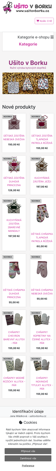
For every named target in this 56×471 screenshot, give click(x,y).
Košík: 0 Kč (45, 20)
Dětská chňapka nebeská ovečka (42, 291)
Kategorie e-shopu (34, 37)
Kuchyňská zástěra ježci (42, 179)
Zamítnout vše (28, 458)
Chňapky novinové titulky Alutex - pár (42, 383)
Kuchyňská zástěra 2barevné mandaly (14, 225)
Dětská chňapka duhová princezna (14, 293)
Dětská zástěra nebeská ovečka (14, 137)
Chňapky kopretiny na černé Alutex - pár (42, 337)
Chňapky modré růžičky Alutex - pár (14, 381)
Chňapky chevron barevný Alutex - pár (14, 337)
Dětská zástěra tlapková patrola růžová (42, 139)
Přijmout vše (28, 451)
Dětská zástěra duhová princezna (14, 181)
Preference (28, 465)
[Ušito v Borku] (28, 7)
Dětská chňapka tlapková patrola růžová (42, 237)
